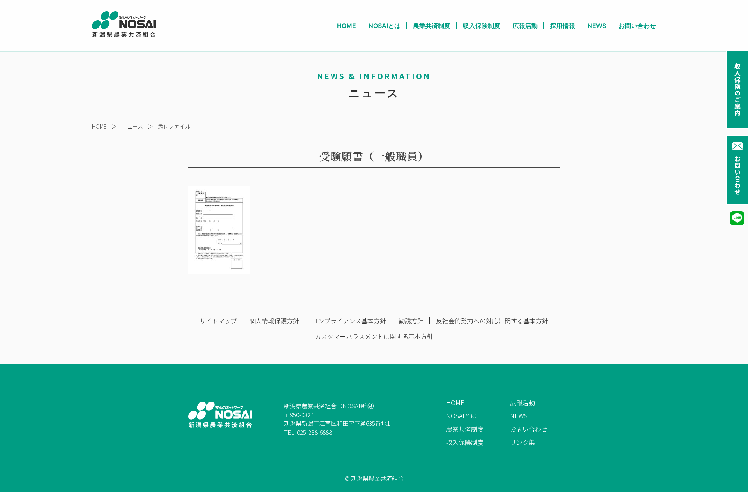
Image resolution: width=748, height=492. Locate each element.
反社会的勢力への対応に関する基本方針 (492, 320)
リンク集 (522, 442)
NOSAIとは (384, 26)
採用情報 (562, 26)
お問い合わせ (737, 175)
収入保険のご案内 (737, 89)
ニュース (132, 126)
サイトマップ (218, 320)
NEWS (596, 26)
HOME (346, 26)
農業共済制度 (431, 26)
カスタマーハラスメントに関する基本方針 (374, 336)
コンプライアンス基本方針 (349, 320)
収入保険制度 (481, 26)
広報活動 (525, 26)
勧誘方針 (411, 320)
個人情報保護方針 (274, 320)
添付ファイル (174, 126)
